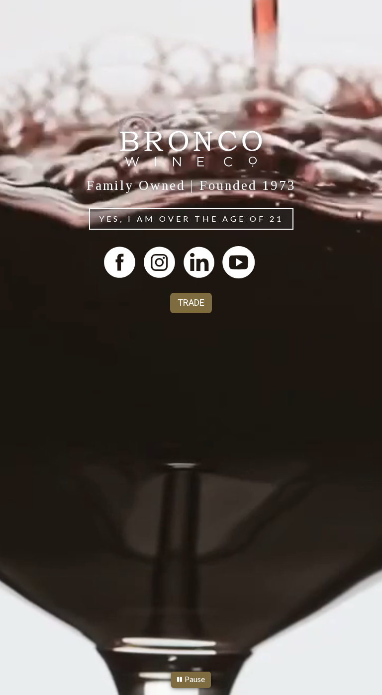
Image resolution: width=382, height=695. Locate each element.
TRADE (191, 302)
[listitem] (119, 262)
